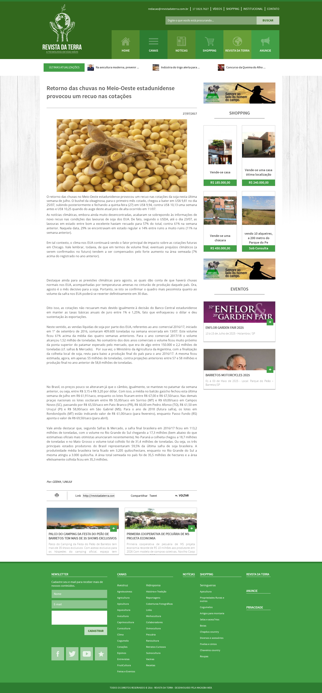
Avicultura (123, 616)
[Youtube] (86, 653)
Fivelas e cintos (208, 644)
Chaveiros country (210, 650)
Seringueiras (208, 585)
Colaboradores (154, 622)
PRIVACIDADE (254, 607)
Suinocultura (153, 653)
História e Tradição (156, 591)
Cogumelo (123, 641)
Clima (120, 634)
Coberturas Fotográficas (159, 604)
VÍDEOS (217, 9)
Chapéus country (209, 632)
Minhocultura (153, 616)
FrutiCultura (124, 665)
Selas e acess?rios (209, 619)
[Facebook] (57, 653)
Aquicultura (123, 610)
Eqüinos (121, 653)
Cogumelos (206, 607)
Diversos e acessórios (211, 638)
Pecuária (151, 634)
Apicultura (123, 604)
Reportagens (153, 598)
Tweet (153, 496)
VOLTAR (184, 496)
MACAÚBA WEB (204, 687)
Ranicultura (152, 641)
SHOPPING (232, 9)
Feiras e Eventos (126, 671)
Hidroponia (153, 585)
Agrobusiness (124, 591)
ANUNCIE (252, 591)
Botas (203, 625)
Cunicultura (123, 628)
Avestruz (122, 585)
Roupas (204, 656)
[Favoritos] (101, 653)
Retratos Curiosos (156, 647)
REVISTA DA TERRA (257, 574)
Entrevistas (123, 659)
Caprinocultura (125, 622)
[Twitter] (72, 653)
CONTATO (273, 9)
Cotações (122, 647)
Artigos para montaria (212, 613)
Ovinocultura (153, 628)
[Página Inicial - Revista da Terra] (62, 29)
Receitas (150, 665)
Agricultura (123, 598)
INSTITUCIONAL (253, 9)
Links (149, 610)
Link (78, 496)
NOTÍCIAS (189, 574)
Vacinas (150, 659)
